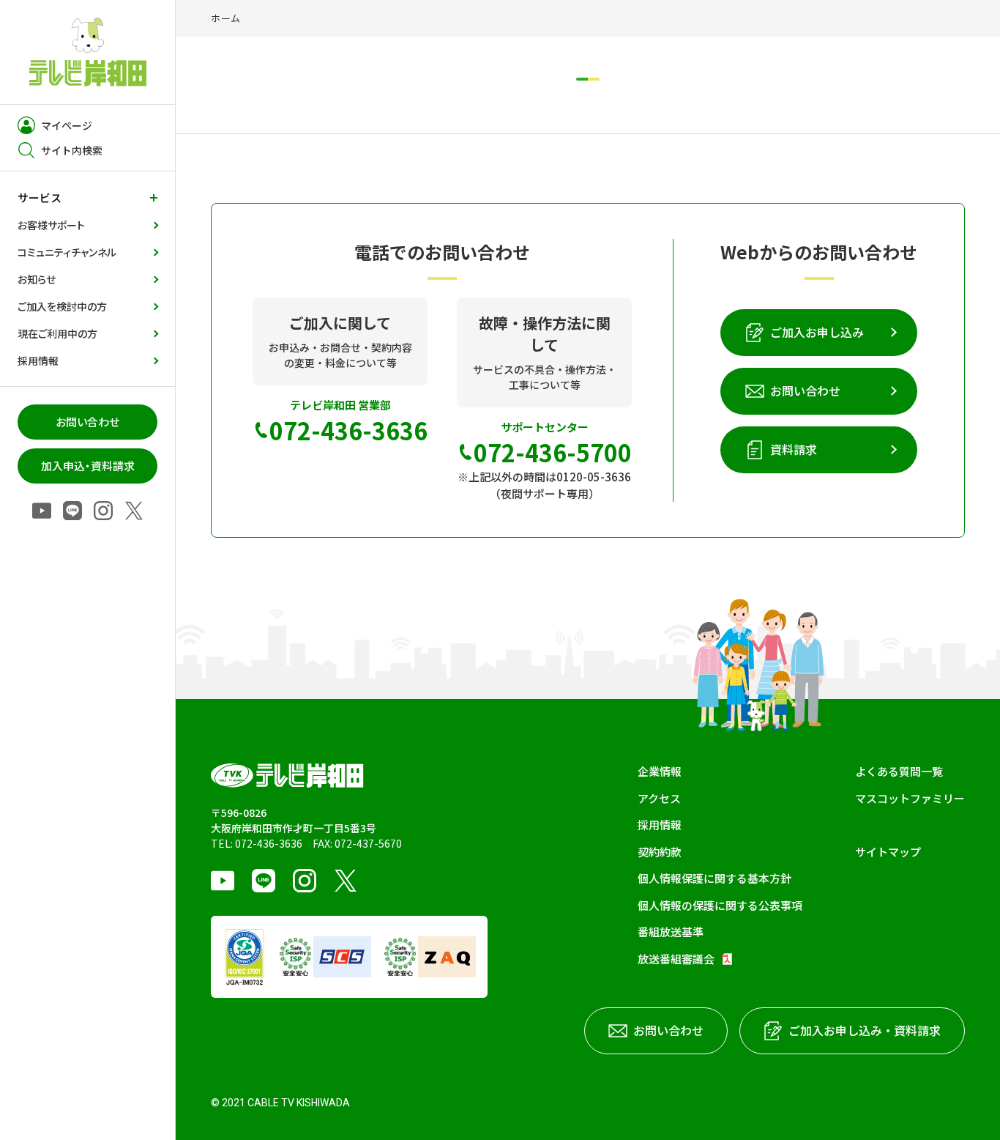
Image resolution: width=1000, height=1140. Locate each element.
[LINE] (72, 511)
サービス (39, 197)
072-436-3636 (268, 843)
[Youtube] (41, 511)
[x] (133, 511)
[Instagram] (103, 511)
